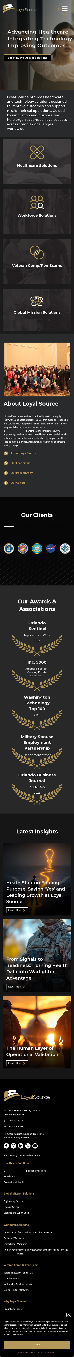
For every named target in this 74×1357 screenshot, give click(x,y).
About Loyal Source (13, 1309)
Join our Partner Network (16, 1290)
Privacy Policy (23, 1352)
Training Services (12, 1207)
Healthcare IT (11, 1176)
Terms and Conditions (30, 1155)
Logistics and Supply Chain (16, 1213)
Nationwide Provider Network (19, 1284)
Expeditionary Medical (25, 1171)
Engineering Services (14, 1201)
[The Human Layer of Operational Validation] (37, 1032)
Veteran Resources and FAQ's (18, 1273)
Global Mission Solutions (19, 1193)
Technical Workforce (14, 1238)
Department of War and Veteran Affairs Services (28, 1232)
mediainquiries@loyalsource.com (20, 1137)
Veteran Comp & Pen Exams (21, 1265)
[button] (68, 1315)
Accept (37, 1344)
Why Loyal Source (15, 1301)
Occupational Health (14, 1182)
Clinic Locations (11, 1278)
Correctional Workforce (15, 1244)
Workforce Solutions (16, 1224)
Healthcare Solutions (16, 1163)
